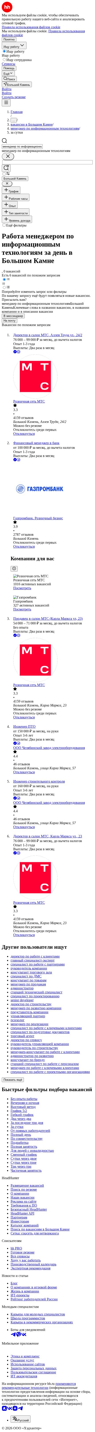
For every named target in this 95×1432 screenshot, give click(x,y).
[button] (6, 89)
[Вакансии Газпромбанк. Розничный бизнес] (52, 489)
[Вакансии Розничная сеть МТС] (52, 376)
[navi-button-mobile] (6, 102)
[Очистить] (8, 156)
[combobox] (22, 146)
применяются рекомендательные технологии (39, 1386)
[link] (9, 79)
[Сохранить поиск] (6, 168)
